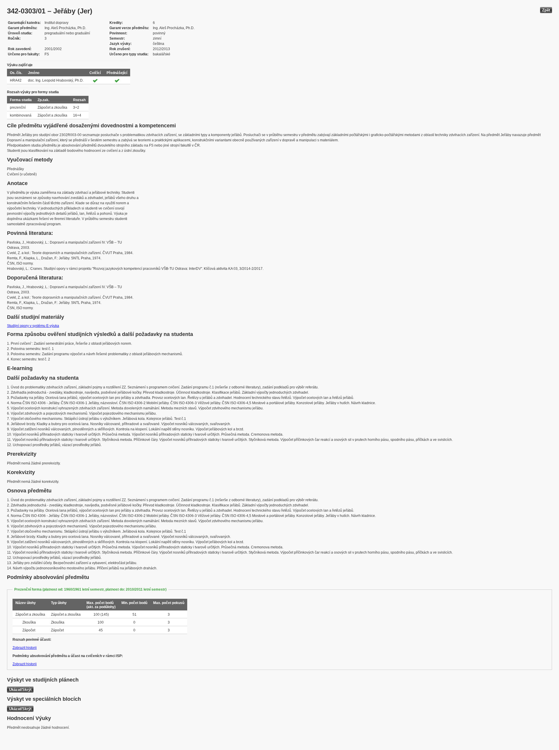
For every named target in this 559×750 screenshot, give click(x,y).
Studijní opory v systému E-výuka (33, 326)
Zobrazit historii (25, 648)
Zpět (546, 10)
